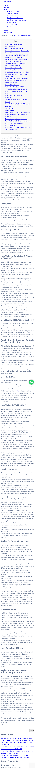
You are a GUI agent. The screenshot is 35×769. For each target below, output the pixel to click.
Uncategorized (8, 32)
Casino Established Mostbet (14, 49)
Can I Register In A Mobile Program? (16, 55)
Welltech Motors (18, 35)
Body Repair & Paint (13, 11)
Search (3, 728)
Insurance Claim (12, 16)
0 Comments (28, 36)
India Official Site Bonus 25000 (14, 87)
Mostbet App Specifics (12, 70)
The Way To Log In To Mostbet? (15, 64)
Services (6, 9)
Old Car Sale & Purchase (15, 18)
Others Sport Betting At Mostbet (16, 89)
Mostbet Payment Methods (14, 44)
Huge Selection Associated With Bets (17, 72)
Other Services (12, 24)
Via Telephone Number (12, 66)
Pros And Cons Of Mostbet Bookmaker (17, 112)
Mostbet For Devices (12, 85)
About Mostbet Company (13, 61)
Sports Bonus (9, 108)
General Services (12, 14)
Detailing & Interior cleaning (16, 20)
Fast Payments (10, 47)
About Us (7, 7)
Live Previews (9, 110)
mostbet (17, 391)
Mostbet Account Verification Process (17, 78)
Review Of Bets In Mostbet (13, 68)
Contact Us (7, 26)
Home (6, 5)
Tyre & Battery (11, 22)
